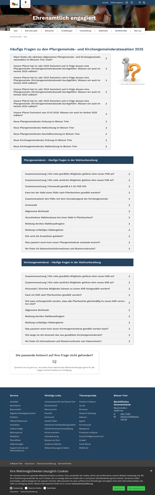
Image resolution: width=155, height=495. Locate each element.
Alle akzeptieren (136, 488)
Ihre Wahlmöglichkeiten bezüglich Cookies (39, 471)
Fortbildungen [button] (66, 31)
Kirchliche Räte (15, 37)
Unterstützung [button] (85, 31)
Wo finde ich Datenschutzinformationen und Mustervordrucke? (60, 248)
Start (16, 31)
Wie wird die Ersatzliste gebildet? (44, 236)
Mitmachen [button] (49, 31)
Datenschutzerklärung (82, 483)
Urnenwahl (31, 205)
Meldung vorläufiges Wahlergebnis (44, 230)
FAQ (25, 37)
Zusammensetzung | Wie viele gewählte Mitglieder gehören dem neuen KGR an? (69, 276)
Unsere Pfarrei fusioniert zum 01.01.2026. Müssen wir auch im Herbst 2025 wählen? (55, 114)
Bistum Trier (121, 395)
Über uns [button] (137, 31)
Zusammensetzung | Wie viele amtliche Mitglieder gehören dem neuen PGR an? (69, 180)
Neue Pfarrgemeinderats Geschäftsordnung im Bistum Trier (47, 134)
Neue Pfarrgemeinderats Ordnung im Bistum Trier (41, 121)
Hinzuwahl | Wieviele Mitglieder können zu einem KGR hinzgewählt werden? (67, 288)
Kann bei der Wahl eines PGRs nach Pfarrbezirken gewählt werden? (62, 192)
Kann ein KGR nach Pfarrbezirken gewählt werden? (53, 295)
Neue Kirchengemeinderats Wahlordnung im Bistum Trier (45, 146)
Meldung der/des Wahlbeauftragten (44, 223)
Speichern (119, 488)
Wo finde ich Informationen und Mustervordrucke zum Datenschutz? (63, 341)
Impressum (14, 492)
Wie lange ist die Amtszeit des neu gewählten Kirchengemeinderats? (63, 335)
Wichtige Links (53, 395)
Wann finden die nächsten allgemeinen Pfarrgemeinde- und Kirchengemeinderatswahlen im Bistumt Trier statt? (57, 58)
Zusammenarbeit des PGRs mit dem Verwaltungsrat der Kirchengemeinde (66, 198)
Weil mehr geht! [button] (31, 31)
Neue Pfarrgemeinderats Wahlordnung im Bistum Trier (44, 127)
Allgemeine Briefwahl (37, 211)
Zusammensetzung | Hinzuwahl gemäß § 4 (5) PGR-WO (55, 186)
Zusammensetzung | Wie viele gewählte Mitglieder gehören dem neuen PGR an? (69, 174)
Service (14, 395)
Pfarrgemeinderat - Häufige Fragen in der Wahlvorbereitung (60, 160)
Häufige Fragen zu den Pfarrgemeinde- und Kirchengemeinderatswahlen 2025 (76, 49)
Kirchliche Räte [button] (121, 31)
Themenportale (87, 395)
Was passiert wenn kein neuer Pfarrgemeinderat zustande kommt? (62, 242)
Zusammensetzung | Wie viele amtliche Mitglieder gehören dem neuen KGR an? (69, 282)
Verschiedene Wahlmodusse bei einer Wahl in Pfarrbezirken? (59, 217)
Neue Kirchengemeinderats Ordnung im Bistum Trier (43, 140)
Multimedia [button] (103, 31)
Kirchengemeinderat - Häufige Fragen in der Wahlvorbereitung (62, 262)
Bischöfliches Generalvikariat (122, 403)
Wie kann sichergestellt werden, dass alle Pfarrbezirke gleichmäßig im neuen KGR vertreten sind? (75, 302)
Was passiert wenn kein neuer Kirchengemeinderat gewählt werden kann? (66, 328)
